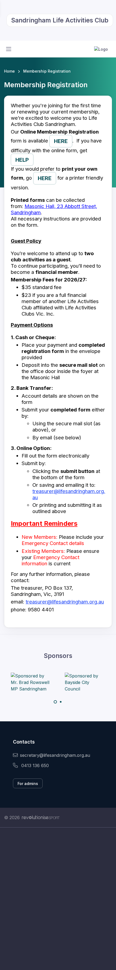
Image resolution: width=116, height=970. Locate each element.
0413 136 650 (34, 765)
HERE (61, 141)
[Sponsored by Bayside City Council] (85, 682)
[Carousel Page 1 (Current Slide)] (55, 701)
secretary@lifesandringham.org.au (55, 755)
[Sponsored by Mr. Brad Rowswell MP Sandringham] (31, 682)
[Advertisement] (58, 899)
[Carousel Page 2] (60, 701)
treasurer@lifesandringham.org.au (65, 602)
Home (9, 71)
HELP (22, 160)
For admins (28, 783)
